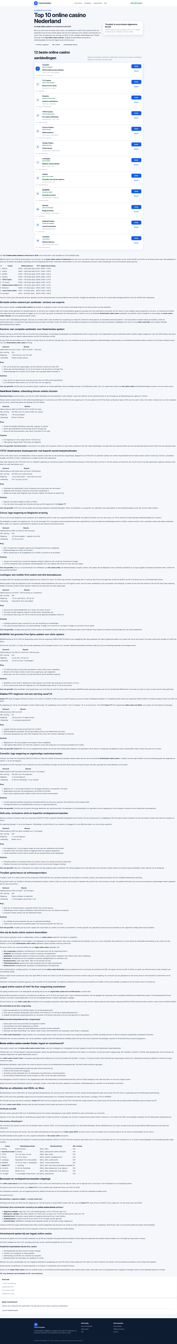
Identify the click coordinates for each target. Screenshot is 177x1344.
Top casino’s (78, 3)
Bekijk (136, 66)
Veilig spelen (85, 1329)
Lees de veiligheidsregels (10, 1310)
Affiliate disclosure (118, 1329)
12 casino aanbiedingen (9, 1283)
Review (136, 71)
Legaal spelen (97, 3)
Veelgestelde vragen (8, 1293)
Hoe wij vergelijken (86, 1326)
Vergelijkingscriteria (8, 1287)
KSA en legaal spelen (8, 1290)
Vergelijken (87, 3)
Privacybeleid (117, 1326)
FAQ (105, 3)
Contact (115, 1332)
